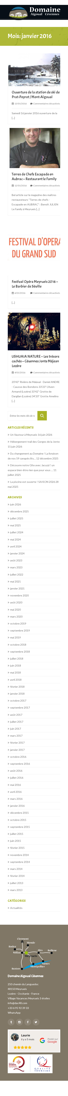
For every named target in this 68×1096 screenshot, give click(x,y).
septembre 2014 (20, 861)
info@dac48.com (17, 1003)
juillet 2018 (16, 658)
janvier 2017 (17, 749)
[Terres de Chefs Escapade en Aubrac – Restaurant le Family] (36, 147)
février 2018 (17, 686)
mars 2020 (16, 616)
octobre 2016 (18, 756)
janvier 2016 (17, 805)
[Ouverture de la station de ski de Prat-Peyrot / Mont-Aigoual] (36, 69)
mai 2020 (15, 609)
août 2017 (16, 714)
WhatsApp (14, 1012)
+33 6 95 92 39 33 (18, 1008)
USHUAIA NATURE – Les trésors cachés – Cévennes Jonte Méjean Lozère (35, 361)
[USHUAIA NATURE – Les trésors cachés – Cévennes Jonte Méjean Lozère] (36, 331)
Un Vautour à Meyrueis (23, 434)
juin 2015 (15, 840)
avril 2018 (16, 679)
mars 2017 (16, 735)
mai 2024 (15, 539)
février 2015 (17, 847)
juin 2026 (15, 504)
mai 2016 (15, 784)
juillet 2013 (16, 883)
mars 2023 (16, 567)
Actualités (16, 907)
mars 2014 (16, 868)
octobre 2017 (18, 700)
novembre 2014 (19, 854)
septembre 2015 (20, 826)
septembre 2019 (20, 630)
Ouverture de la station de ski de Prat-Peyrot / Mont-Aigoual (36, 94)
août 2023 (16, 560)
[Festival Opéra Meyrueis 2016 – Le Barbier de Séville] (36, 247)
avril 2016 (16, 791)
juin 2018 (15, 665)
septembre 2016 (20, 763)
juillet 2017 (16, 721)
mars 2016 (16, 798)
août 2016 (16, 770)
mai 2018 (15, 672)
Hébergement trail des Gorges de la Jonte (35, 441)
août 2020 (16, 602)
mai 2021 (15, 581)
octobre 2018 (18, 644)
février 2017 (17, 742)
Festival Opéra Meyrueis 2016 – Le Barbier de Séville (35, 284)
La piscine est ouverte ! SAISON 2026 (32, 481)
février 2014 (17, 875)
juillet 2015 (16, 833)
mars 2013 (16, 890)
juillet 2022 (16, 574)
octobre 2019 (18, 623)
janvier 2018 (17, 693)
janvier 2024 (17, 553)
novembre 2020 (19, 595)
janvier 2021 (17, 588)
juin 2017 (15, 728)
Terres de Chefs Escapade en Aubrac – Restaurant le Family (34, 176)
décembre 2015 (19, 812)
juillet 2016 (16, 777)
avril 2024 (16, 546)
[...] (13, 117)
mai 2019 (15, 637)
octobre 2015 (18, 819)
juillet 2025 (16, 518)
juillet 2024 (16, 532)
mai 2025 (15, 525)
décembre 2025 (19, 511)
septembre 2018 (20, 651)
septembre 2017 (20, 707)
